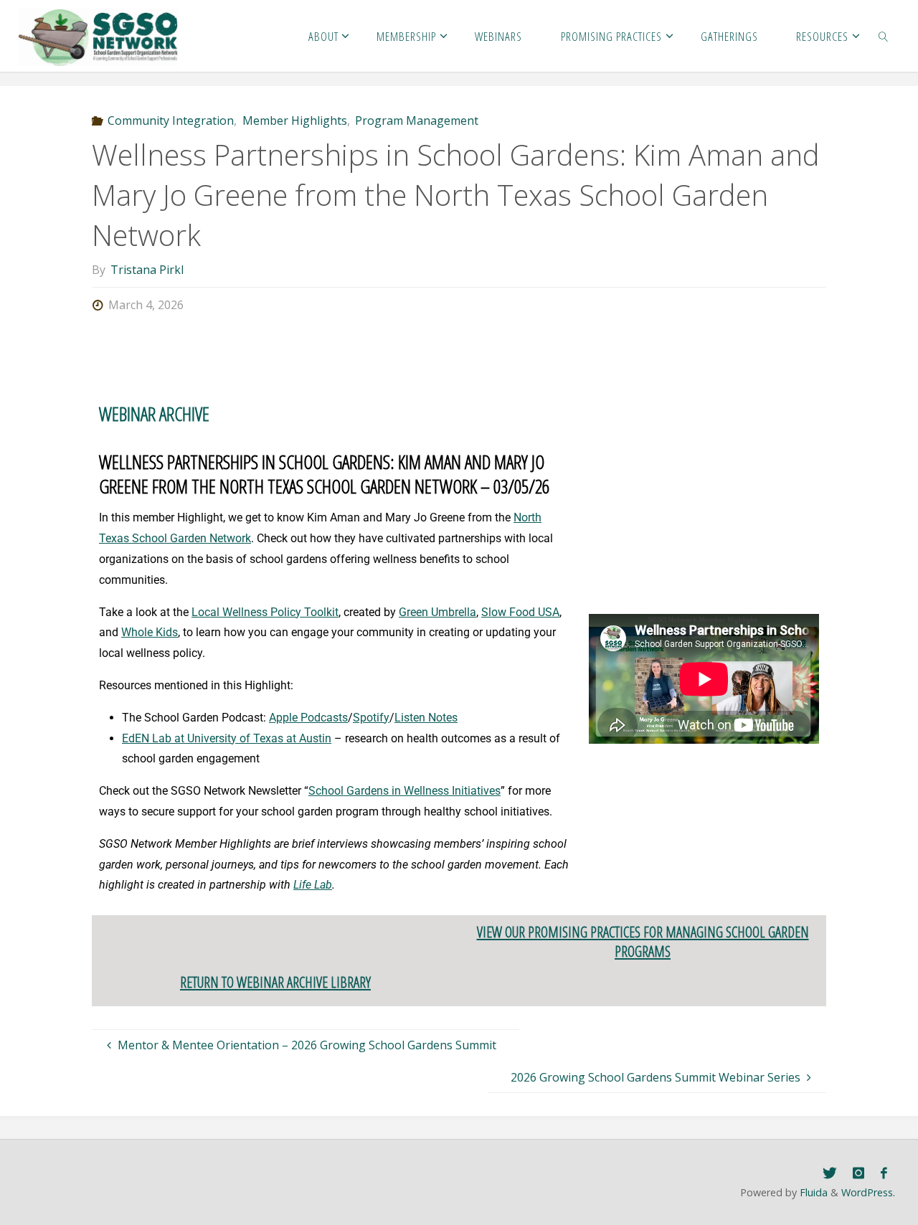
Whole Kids (149, 632)
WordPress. (868, 1192)
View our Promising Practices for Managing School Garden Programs (643, 941)
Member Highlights (294, 120)
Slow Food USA (520, 612)
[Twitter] (830, 1173)
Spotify (371, 717)
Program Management (416, 120)
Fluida (812, 1192)
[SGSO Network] (99, 36)
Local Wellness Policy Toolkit (265, 612)
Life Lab (312, 884)
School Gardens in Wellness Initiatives (404, 791)
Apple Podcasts (308, 717)
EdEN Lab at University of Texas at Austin (226, 738)
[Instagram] (858, 1173)
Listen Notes (426, 717)
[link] (883, 36)
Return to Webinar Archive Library (275, 982)
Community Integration (171, 120)
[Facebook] (884, 1173)
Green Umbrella (437, 612)
